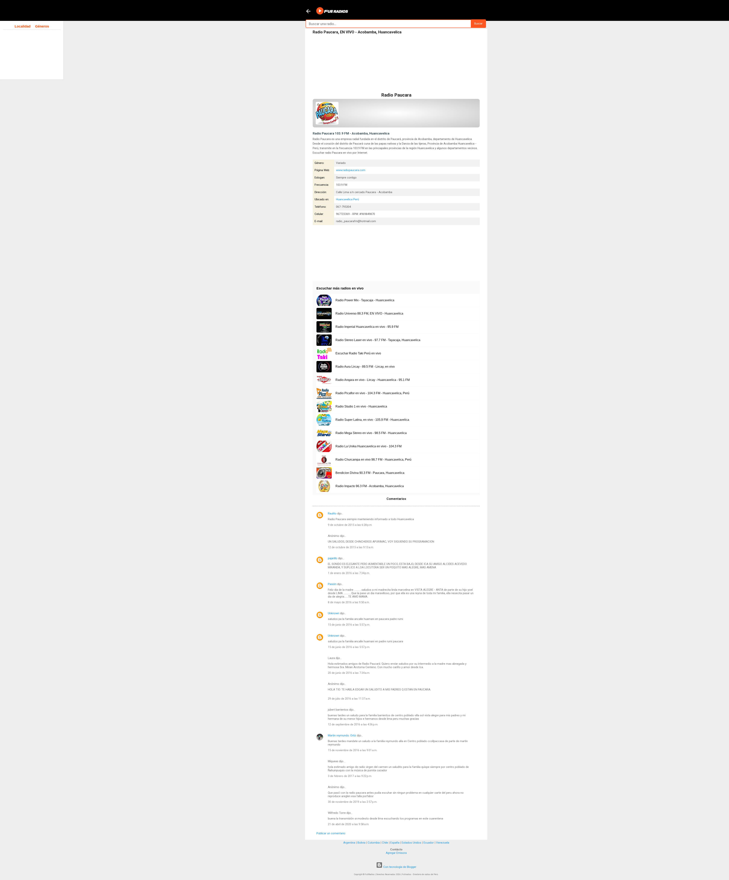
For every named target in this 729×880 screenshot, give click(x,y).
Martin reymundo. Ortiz (342, 735)
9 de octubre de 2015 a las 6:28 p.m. (350, 525)
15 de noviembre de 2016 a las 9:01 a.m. (352, 750)
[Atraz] (308, 11)
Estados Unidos (411, 842)
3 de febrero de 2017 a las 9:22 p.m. (350, 776)
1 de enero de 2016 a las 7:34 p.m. (349, 573)
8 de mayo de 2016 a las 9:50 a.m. (349, 602)
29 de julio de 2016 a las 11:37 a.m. (349, 698)
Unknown (333, 613)
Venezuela (442, 842)
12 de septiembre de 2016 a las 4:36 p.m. (353, 724)
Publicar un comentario (330, 833)
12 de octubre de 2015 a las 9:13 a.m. (351, 547)
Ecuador (429, 842)
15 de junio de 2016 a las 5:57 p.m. (349, 624)
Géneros (42, 26)
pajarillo (332, 558)
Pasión (332, 584)
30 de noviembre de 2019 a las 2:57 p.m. (352, 802)
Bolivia (361, 842)
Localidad (23, 26)
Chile (385, 842)
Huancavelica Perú (347, 199)
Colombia (374, 842)
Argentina (349, 842)
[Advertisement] (396, 64)
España (394, 842)
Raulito (332, 513)
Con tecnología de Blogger (399, 867)
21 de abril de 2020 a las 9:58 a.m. (348, 824)
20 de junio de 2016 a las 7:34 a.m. (349, 673)
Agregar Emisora (396, 853)
